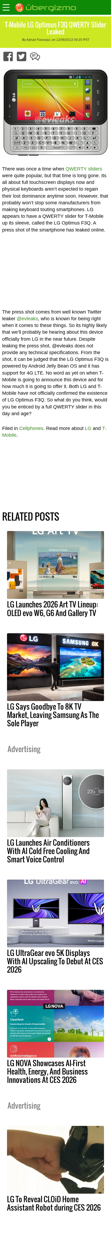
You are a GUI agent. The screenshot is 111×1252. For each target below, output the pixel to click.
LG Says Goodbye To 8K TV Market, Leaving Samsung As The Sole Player (53, 714)
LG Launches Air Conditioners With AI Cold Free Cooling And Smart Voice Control (48, 851)
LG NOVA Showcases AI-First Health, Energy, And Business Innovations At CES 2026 (47, 1071)
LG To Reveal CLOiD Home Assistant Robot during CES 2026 (54, 1203)
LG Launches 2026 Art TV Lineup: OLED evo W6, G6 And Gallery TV (52, 608)
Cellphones (31, 428)
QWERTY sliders (83, 169)
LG (88, 428)
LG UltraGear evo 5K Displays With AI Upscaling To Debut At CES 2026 (55, 961)
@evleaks (27, 318)
